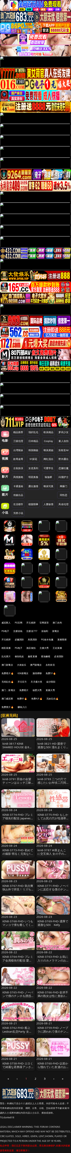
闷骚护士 (64, 477)
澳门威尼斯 (7, 698)
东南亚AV (63, 450)
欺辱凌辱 (18, 459)
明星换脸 (33, 477)
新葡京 (55, 631)
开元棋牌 (31, 622)
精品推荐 (18, 432)
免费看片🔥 (8, 673)
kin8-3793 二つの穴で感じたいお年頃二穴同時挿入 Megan (51, 782)
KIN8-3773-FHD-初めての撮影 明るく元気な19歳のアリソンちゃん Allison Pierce (17, 855)
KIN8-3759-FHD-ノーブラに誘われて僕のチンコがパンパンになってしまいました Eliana (52, 1033)
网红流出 (49, 459)
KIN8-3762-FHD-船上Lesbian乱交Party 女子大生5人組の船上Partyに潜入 (17, 1033)
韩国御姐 (33, 450)
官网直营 (44, 622)
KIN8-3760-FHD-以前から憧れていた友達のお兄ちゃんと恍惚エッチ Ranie (53, 1068)
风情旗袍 (18, 477)
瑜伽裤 (48, 477)
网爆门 (63, 486)
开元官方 (22, 681)
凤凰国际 (32, 639)
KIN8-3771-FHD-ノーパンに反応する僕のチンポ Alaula (52, 889)
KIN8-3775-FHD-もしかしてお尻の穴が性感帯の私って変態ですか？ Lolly (52, 820)
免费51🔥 (51, 673)
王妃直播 (57, 648)
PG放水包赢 (47, 639)
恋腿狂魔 (64, 468)
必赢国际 (19, 639)
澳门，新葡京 (8, 690)
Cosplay (48, 441)
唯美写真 (49, 486)
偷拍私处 (19, 656)
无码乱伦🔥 (8, 681)
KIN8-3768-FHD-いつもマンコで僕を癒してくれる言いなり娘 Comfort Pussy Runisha (17, 926)
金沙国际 (50, 681)
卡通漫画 (18, 486)
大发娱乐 (21, 664)
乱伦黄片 (6, 656)
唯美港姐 (49, 450)
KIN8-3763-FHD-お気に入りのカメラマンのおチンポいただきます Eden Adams (52, 962)
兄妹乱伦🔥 (52, 698)
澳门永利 (57, 622)
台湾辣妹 (18, 450)
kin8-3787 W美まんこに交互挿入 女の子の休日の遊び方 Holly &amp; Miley (52, 855)
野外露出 (64, 459)
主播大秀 (44, 648)
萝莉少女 (64, 432)
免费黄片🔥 (8, 707)
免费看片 (24, 690)
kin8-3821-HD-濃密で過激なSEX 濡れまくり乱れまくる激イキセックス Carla (51, 749)
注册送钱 (18, 631)
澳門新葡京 (36, 664)
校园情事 (33, 504)
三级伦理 (18, 441)
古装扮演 (18, 468)
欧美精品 (49, 432)
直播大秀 (50, 690)
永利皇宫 (50, 664)
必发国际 (58, 656)
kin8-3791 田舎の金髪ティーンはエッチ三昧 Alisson (16, 782)
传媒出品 (18, 495)
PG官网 (19, 622)
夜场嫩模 (45, 656)
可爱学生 (49, 468)
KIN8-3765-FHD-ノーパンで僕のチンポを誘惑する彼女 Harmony (17, 995)
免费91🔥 (22, 698)
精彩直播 (6, 648)
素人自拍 (64, 441)
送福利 (44, 631)
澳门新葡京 (7, 664)
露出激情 (33, 486)
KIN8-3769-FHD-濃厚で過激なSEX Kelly (52, 923)
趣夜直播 (32, 656)
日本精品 (33, 441)
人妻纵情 (49, 504)
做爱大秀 (37, 690)
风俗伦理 (64, 504)
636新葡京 (23, 673)
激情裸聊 (37, 673)
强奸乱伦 (33, 432)
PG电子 (5, 631)
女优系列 (33, 468)
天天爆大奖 (36, 681)
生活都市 (18, 504)
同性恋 (63, 495)
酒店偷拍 (31, 648)
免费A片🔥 (37, 698)
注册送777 (31, 631)
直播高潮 (62, 639)
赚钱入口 (22, 707)
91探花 (33, 459)
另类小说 (18, 513)
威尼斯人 (6, 622)
